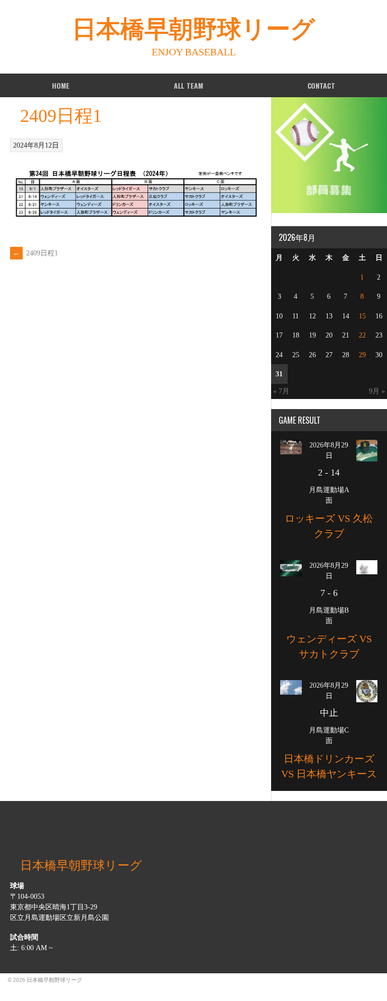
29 (362, 355)
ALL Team (188, 85)
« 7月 (281, 391)
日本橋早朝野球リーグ (193, 29)
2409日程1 (35, 253)
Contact (321, 85)
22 (362, 335)
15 (362, 316)
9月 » (377, 391)
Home (60, 85)
